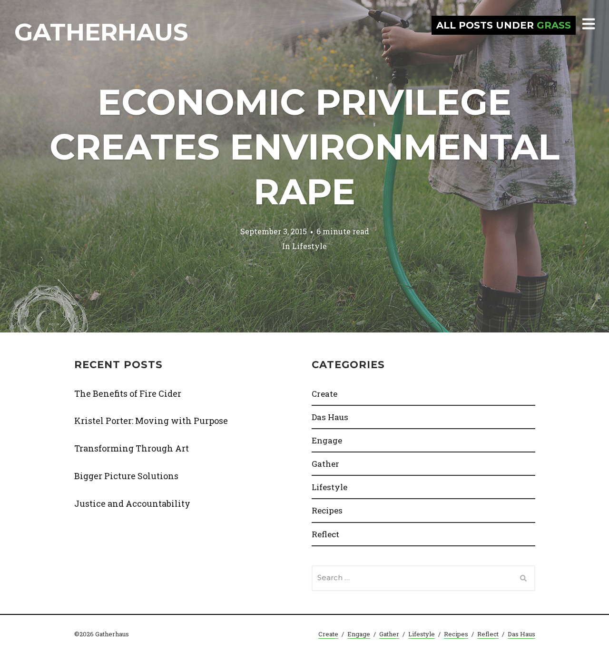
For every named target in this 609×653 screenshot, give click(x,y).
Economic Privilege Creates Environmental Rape (304, 146)
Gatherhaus (101, 32)
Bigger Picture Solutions (126, 476)
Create (324, 393)
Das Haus (330, 417)
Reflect (325, 534)
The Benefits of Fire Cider (127, 393)
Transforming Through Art (131, 448)
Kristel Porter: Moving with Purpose (151, 420)
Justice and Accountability (132, 503)
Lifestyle (309, 246)
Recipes (327, 510)
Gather (325, 463)
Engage (327, 440)
